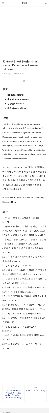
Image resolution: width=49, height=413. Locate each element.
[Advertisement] (24, 30)
